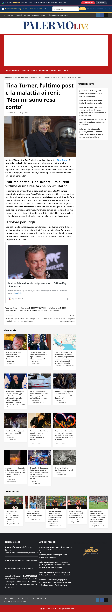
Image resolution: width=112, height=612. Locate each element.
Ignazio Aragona (26, 568)
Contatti (19, 15)
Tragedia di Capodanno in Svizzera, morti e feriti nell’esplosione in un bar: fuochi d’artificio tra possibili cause (39, 473)
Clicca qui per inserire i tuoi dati (96, 9)
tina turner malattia (51, 310)
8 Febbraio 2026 (36, 402)
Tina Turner (62, 160)
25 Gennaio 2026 (61, 402)
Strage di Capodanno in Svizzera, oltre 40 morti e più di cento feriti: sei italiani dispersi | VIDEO (15, 472)
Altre (66, 70)
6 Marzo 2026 (70, 365)
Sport (60, 70)
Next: (58, 318)
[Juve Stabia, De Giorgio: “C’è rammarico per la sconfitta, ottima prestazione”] (13, 502)
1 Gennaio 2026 (36, 483)
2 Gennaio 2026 (11, 481)
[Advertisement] (56, 50)
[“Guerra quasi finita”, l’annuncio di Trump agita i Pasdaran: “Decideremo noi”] (39, 342)
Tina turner (22, 310)
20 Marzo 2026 (11, 363)
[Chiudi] (109, 2)
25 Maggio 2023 (23, 113)
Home (8, 70)
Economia (43, 70)
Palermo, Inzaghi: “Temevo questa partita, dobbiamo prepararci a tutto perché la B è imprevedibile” (92, 111)
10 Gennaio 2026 (36, 444)
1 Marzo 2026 (21, 405)
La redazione (8, 15)
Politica (34, 70)
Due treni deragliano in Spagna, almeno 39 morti (15, 433)
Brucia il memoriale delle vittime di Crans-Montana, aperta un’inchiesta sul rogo (39, 394)
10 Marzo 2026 (36, 363)
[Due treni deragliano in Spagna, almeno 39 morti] (15, 420)
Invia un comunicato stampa (34, 15)
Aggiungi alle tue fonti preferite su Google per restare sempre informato (35, 2)
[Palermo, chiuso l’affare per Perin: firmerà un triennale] (35, 502)
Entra (83, 9)
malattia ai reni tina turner (19, 308)
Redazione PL (11, 113)
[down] (69, 70)
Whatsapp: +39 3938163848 (58, 15)
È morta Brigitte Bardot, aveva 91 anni (64, 469)
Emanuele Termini (97, 524)
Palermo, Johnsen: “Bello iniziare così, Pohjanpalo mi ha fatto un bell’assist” (92, 122)
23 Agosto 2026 (75, 522)
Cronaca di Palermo (20, 70)
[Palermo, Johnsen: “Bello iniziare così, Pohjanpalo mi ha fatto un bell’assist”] (77, 502)
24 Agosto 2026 (11, 524)
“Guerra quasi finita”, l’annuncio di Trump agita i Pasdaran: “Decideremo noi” (39, 355)
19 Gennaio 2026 (11, 439)
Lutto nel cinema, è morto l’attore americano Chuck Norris (13, 355)
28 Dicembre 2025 (61, 474)
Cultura (52, 70)
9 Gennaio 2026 (60, 444)
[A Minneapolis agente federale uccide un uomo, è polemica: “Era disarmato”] (64, 381)
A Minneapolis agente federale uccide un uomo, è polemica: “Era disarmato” (64, 394)
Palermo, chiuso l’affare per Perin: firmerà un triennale (90, 101)
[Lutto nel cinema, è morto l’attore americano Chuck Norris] (15, 342)
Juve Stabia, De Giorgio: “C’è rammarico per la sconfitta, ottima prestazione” (90, 93)
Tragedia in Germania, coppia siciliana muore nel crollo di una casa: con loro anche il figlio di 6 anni (64, 435)
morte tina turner (53, 308)
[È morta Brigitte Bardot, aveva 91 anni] (64, 457)
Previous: (22, 318)
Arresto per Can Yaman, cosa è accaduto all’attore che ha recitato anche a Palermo (40, 435)
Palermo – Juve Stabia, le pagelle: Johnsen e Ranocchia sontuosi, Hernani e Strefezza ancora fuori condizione (91, 133)
